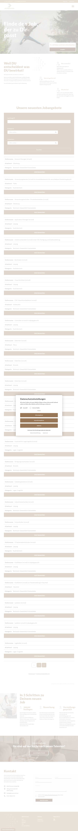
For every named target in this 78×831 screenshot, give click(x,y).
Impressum (45, 432)
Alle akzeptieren (39, 415)
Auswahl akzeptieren (39, 420)
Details (39, 410)
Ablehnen (39, 425)
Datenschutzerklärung (35, 432)
